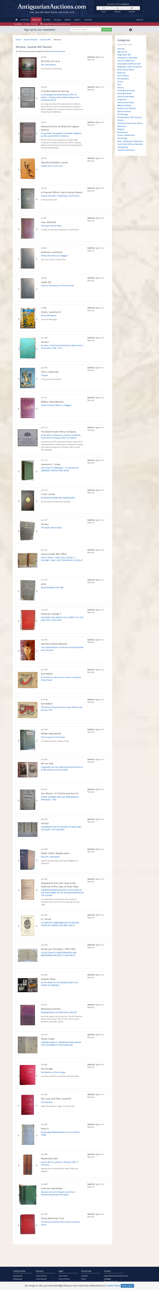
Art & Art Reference (125, 60)
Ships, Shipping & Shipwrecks (130, 141)
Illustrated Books (124, 93)
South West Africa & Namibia (130, 144)
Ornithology (122, 114)
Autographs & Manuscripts (129, 63)
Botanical (121, 72)
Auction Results (30, 39)
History (120, 87)
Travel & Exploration (126, 150)
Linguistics (122, 99)
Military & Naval (124, 105)
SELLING (57, 20)
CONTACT (88, 20)
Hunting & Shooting (126, 90)
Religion (120, 129)
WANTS (68, 20)
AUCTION (25, 20)
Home (18, 39)
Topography (122, 147)
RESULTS (36, 20)
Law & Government (125, 96)
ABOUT (77, 20)
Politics (120, 120)
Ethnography (123, 78)
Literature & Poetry (125, 102)
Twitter (83, 1279)
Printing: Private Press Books (130, 123)
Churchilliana (123, 75)
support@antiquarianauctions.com (113, 1276)
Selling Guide (17, 1279)
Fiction (120, 81)
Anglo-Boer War (124, 54)
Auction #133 (114, 4)
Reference (121, 126)
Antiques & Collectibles (127, 57)
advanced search (57, 51)
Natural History (124, 111)
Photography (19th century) (129, 117)
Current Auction (41, 1276)
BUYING (47, 20)
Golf (119, 84)
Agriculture (122, 52)
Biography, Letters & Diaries (129, 66)
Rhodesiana (122, 132)
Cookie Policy (113, 1285)
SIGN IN (139, 20)
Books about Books (125, 69)
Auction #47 (45, 39)
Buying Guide (17, 1276)
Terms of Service (64, 1279)
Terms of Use (63, 1276)
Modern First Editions (126, 108)
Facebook (84, 1276)
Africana (121, 48)
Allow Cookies (127, 1286)
